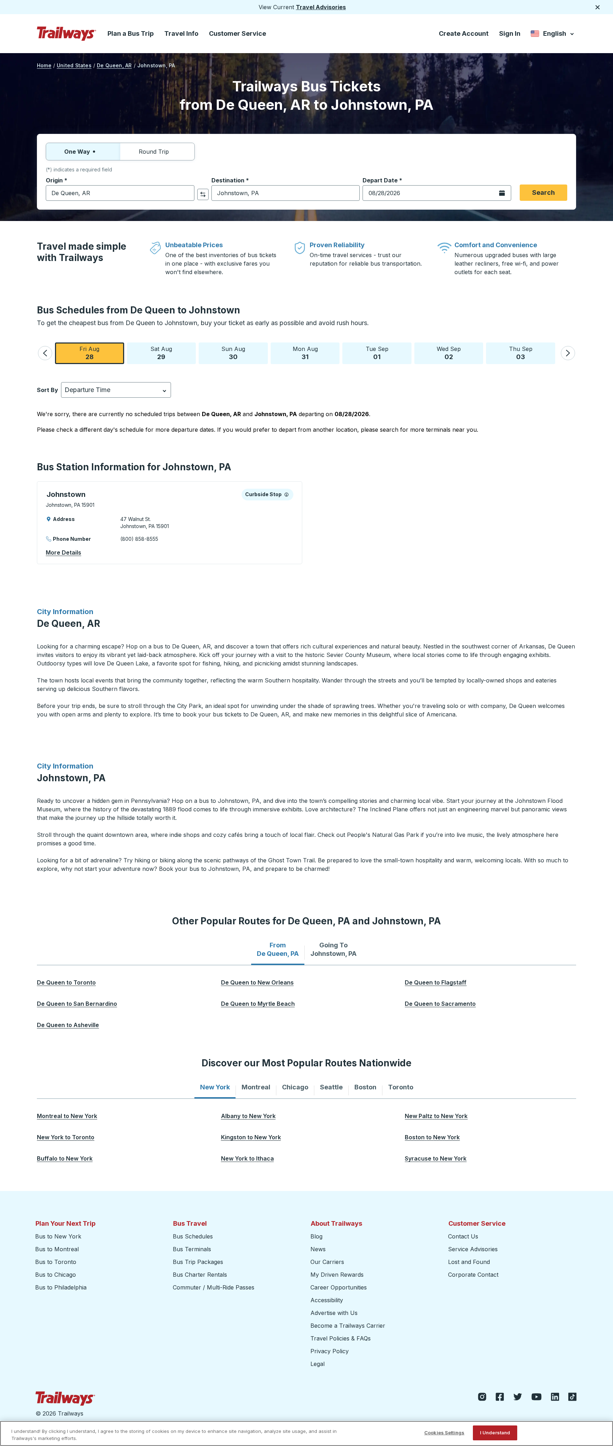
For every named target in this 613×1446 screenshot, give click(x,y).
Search (543, 192)
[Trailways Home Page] (66, 34)
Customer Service (237, 33)
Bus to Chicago (55, 1274)
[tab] (278, 949)
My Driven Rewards (337, 1274)
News (318, 1249)
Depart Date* (382, 180)
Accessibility (326, 1300)
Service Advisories (473, 1249)
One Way (77, 151)
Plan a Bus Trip (130, 33)
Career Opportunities (338, 1287)
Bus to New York (58, 1236)
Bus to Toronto (55, 1261)
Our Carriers (327, 1261)
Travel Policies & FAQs (340, 1338)
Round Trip (154, 151)
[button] (45, 353)
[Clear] (187, 193)
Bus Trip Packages (198, 1261)
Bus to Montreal (57, 1249)
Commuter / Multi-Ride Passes (213, 1287)
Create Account (463, 33)
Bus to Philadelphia (61, 1287)
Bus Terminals (192, 1249)
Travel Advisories (321, 7)
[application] (169, 522)
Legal (317, 1363)
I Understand (495, 1432)
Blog (316, 1236)
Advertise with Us (334, 1312)
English (553, 35)
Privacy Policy (329, 1351)
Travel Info (181, 33)
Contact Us (463, 1236)
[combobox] (120, 193)
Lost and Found (469, 1261)
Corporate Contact (473, 1274)
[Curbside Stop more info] (286, 494)
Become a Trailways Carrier (348, 1325)
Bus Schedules (193, 1236)
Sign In (509, 33)
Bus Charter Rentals (200, 1274)
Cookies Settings (444, 1432)
